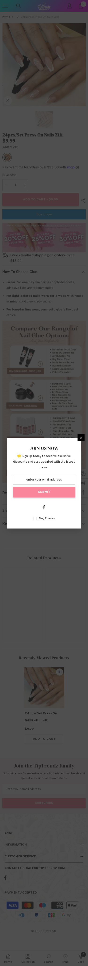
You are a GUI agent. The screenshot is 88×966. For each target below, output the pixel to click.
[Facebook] (44, 507)
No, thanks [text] (47, 519)
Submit (44, 492)
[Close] (80, 437)
